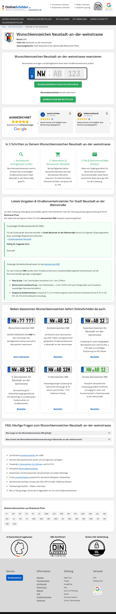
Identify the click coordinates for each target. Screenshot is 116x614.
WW (33, 519)
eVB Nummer (42, 584)
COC (54, 513)
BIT (75, 513)
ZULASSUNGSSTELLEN (12, 22)
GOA (14, 524)
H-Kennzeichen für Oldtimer (30, 464)
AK (63, 519)
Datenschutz (42, 587)
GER (41, 519)
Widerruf (40, 590)
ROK (90, 519)
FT (7, 513)
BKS (69, 519)
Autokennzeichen (27, 455)
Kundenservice (14, 577)
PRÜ (61, 513)
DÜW (46, 513)
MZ (20, 519)
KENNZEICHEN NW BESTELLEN (58, 99)
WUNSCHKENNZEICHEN (13, 19)
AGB (38, 594)
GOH (82, 513)
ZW (13, 513)
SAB (7, 524)
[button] (52, 19)
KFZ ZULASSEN (62, 19)
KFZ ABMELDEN (80, 19)
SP (33, 513)
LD (39, 513)
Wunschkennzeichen (15, 26)
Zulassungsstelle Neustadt (19, 239)
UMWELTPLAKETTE (99, 19)
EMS (55, 519)
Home (4, 26)
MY (69, 513)
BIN (77, 519)
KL (27, 519)
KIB (104, 513)
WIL (7, 519)
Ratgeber (40, 577)
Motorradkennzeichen (28, 468)
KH (98, 519)
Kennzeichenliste (43, 580)
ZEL (97, 513)
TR (26, 513)
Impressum (41, 600)
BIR (84, 519)
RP (20, 513)
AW (48, 519)
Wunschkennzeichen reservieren (58, 84)
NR (104, 519)
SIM (90, 513)
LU (14, 519)
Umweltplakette (22, 477)
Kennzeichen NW (52, 264)
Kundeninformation (44, 597)
